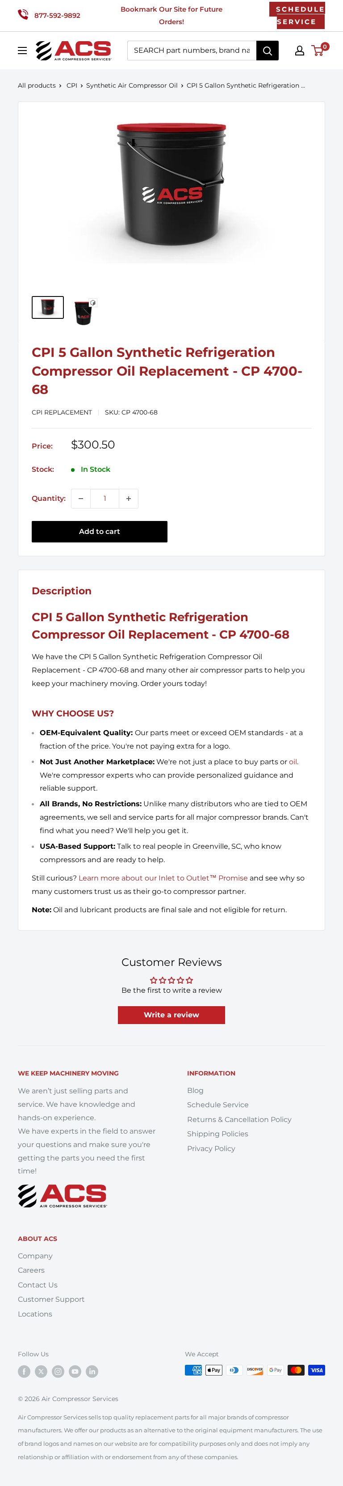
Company (35, 1256)
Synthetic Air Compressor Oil (132, 85)
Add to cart (99, 531)
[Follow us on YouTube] (75, 1371)
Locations (35, 1314)
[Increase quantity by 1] (128, 498)
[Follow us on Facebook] (24, 1371)
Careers (31, 1270)
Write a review (171, 1015)
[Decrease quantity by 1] (80, 498)
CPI (72, 85)
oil (293, 762)
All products (37, 85)
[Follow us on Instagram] (58, 1371)
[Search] (267, 50)
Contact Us (38, 1285)
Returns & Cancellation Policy (239, 1119)
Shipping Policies (217, 1134)
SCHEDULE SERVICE (300, 15)
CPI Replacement (62, 412)
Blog (195, 1090)
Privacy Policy (211, 1148)
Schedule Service (218, 1105)
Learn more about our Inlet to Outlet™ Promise (163, 878)
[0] (317, 50)
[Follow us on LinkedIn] (92, 1371)
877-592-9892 (57, 15)
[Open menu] (22, 50)
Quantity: (49, 498)
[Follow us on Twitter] (41, 1371)
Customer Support (51, 1299)
